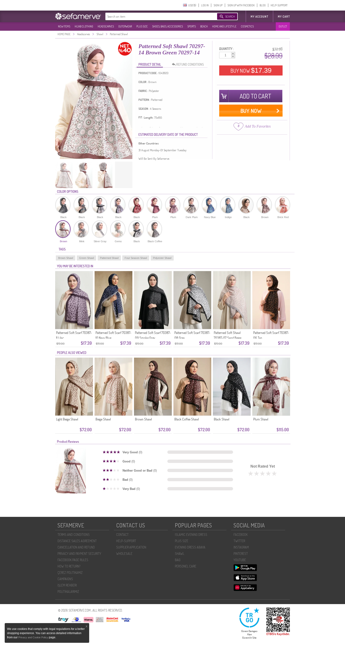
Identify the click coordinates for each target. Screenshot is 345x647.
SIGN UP (218, 5)
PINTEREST (241, 554)
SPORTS (191, 26)
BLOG (263, 5)
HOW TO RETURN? (69, 566)
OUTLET (283, 26)
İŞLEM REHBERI (67, 585)
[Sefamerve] (79, 16)
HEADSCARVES (106, 26)
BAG (177, 560)
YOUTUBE (240, 560)
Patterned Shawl (109, 258)
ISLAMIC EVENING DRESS (191, 535)
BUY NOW (251, 70)
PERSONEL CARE (185, 566)
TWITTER (239, 541)
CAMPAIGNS (65, 579)
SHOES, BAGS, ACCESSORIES (167, 26)
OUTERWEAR (125, 26)
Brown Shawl (65, 258)
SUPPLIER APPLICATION (131, 547)
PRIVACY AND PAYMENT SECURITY (79, 554)
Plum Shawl (260, 419)
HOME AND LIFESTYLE (224, 26)
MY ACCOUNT (259, 16)
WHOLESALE (124, 554)
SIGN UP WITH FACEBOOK (241, 5)
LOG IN (205, 5)
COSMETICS (247, 26)
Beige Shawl (103, 419)
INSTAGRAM (241, 547)
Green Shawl (86, 258)
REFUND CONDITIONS (190, 64)
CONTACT (122, 535)
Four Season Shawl (136, 258)
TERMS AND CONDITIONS (74, 535)
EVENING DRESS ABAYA (190, 547)
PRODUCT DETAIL (149, 64)
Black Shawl (221, 419)
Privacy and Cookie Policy (33, 637)
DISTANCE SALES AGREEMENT (77, 541)
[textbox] (156, 16)
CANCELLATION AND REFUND (76, 547)
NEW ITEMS (64, 26)
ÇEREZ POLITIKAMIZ (70, 573)
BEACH (204, 26)
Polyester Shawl (162, 258)
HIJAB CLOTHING (84, 26)
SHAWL (179, 554)
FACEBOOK (241, 535)
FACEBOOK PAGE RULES (73, 560)
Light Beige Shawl (67, 419)
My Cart (284, 16)
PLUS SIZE (142, 26)
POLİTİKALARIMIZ (68, 592)
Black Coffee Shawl (186, 419)
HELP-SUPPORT (279, 5)
